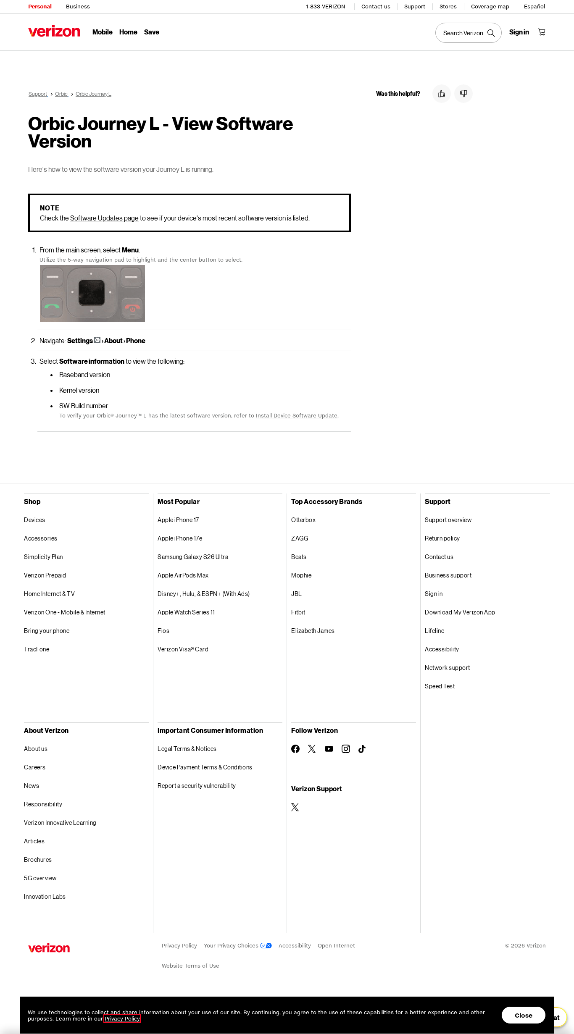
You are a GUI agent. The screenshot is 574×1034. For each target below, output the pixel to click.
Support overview (448, 519)
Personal (39, 6)
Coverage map (490, 6)
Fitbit (298, 612)
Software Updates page (104, 218)
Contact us (375, 6)
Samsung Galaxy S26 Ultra (193, 556)
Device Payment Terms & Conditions (205, 767)
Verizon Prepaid (45, 575)
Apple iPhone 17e (180, 538)
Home (128, 32)
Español (534, 6)
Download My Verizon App (460, 612)
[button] (441, 93)
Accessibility (442, 649)
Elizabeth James (313, 630)
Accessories (41, 538)
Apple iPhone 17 (178, 519)
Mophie (301, 575)
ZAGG (299, 538)
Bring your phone (46, 630)
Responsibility (43, 804)
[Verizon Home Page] (54, 31)
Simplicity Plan (43, 556)
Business (78, 6)
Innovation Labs (45, 896)
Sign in (434, 593)
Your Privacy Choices (232, 945)
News (31, 785)
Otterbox (303, 519)
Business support (448, 575)
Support (414, 6)
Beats (299, 556)
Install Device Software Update (296, 415)
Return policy (442, 538)
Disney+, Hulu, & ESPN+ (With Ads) (204, 593)
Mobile (102, 32)
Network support (447, 667)
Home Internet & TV (49, 593)
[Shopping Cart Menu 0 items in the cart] (541, 32)
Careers (35, 767)
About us (35, 748)
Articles (34, 841)
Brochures (38, 859)
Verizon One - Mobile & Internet (64, 612)
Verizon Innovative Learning (60, 822)
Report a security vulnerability (197, 785)
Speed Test (440, 686)
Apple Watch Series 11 (186, 612)
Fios (163, 630)
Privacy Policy (179, 945)
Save (151, 32)
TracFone (36, 649)
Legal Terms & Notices (187, 748)
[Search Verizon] (468, 33)
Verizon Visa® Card (183, 649)
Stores (448, 6)
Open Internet (336, 945)
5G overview (40, 878)
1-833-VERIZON (325, 6)
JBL (296, 593)
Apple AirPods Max (183, 575)
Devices (34, 519)
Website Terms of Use (190, 966)
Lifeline (434, 630)
